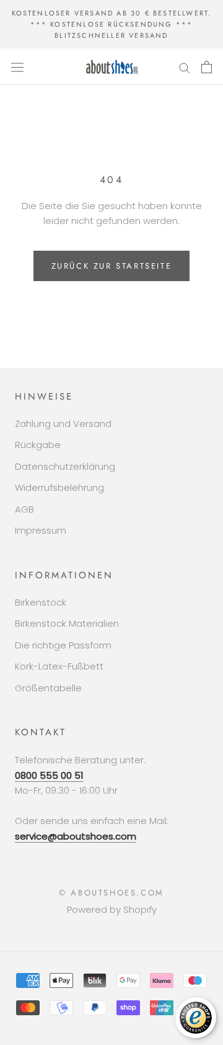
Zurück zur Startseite (111, 266)
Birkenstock (40, 602)
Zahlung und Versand (63, 423)
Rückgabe (38, 444)
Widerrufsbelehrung (59, 487)
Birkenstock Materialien (67, 623)
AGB (24, 509)
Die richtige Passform (63, 645)
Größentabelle (48, 687)
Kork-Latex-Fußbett (59, 666)
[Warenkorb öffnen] (206, 67)
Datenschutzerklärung (65, 466)
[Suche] (184, 66)
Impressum (40, 530)
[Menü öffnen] (17, 67)
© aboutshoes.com (111, 893)
